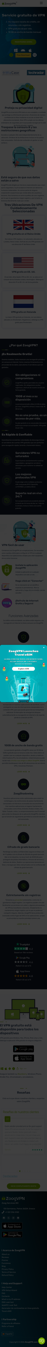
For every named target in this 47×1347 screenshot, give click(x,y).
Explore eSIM (23, 669)
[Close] (44, 647)
